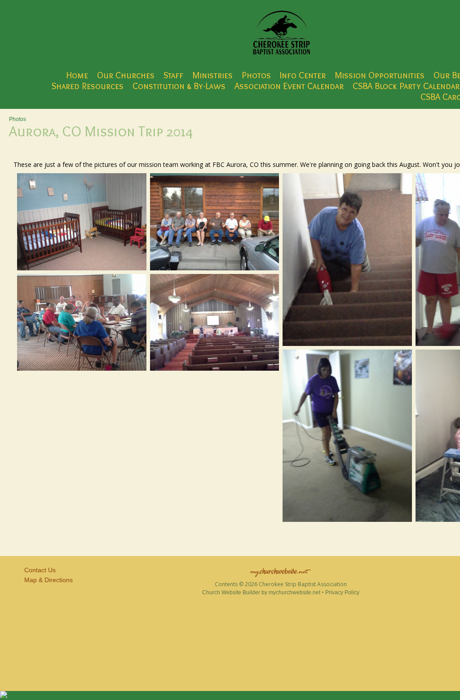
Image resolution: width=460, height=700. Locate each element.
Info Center (303, 75)
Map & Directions (47, 579)
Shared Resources (88, 86)
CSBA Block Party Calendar (406, 86)
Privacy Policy (342, 592)
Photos (256, 75)
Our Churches (126, 75)
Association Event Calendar (289, 86)
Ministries (212, 75)
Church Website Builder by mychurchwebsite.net (261, 592)
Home (77, 75)
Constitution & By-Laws (179, 86)
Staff (173, 75)
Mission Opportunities (380, 75)
